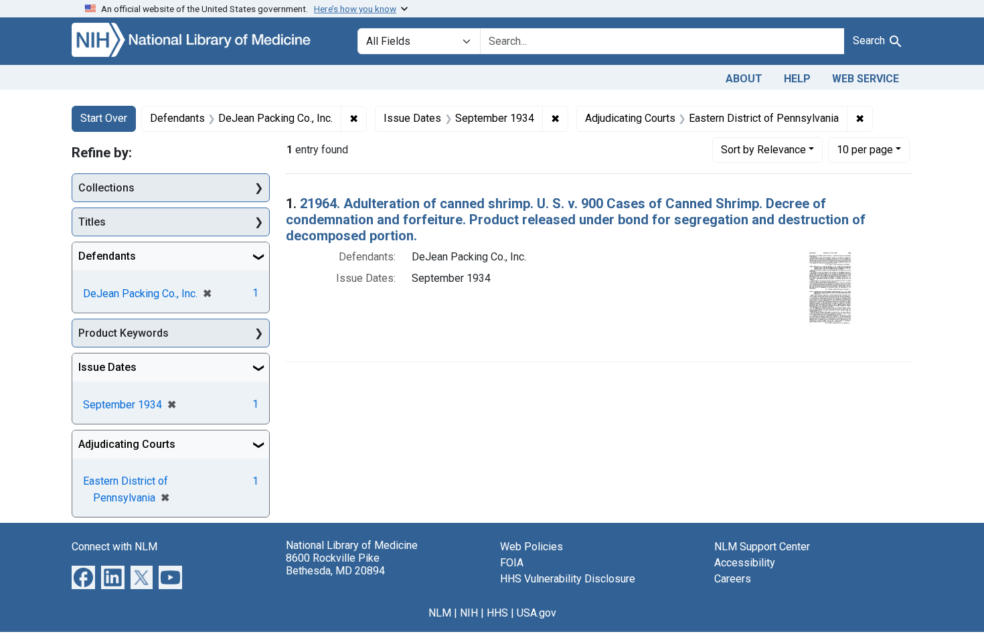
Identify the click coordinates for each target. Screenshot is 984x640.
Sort (763, 149)
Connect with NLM (114, 546)
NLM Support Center (762, 546)
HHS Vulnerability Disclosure (567, 578)
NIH (469, 613)
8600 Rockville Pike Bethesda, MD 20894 (335, 564)
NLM (439, 613)
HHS (497, 613)
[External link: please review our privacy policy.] (83, 576)
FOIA (511, 562)
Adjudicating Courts (126, 444)
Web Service (865, 78)
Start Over (103, 118)
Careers (732, 578)
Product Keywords (123, 333)
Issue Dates (107, 367)
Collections (106, 187)
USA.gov (536, 613)
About (744, 78)
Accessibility (744, 562)
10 (865, 149)
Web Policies (531, 546)
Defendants (107, 256)
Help (797, 78)
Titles (92, 222)
